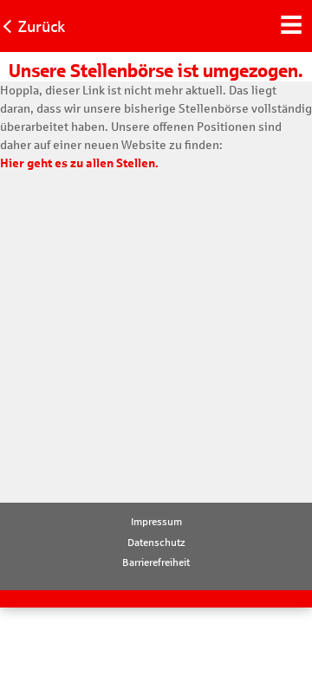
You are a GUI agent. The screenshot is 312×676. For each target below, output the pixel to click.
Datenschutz (156, 542)
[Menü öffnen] (290, 22)
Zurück (41, 27)
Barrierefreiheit (156, 562)
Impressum (156, 522)
